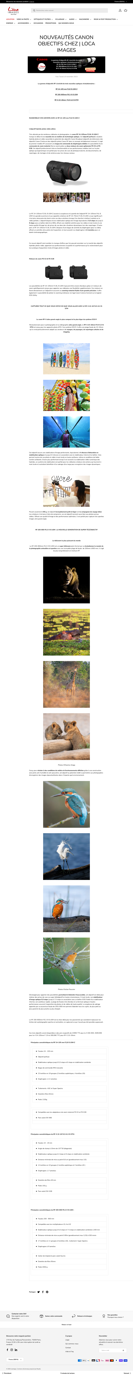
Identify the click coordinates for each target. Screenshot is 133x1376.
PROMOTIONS (50, 23)
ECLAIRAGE (59, 19)
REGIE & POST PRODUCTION (105, 19)
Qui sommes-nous (71, 1344)
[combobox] (69, 10)
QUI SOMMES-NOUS (66, 23)
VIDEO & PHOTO (23, 19)
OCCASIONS (38, 23)
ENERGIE (9, 23)
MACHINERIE (84, 19)
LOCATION (10, 19)
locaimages (13, 1369)
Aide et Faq (69, 1351)
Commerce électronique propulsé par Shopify (29, 1369)
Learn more (24, 2)
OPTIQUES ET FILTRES (42, 19)
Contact (68, 1348)
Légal (67, 1340)
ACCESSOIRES (23, 23)
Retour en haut (66, 1325)
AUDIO (71, 19)
